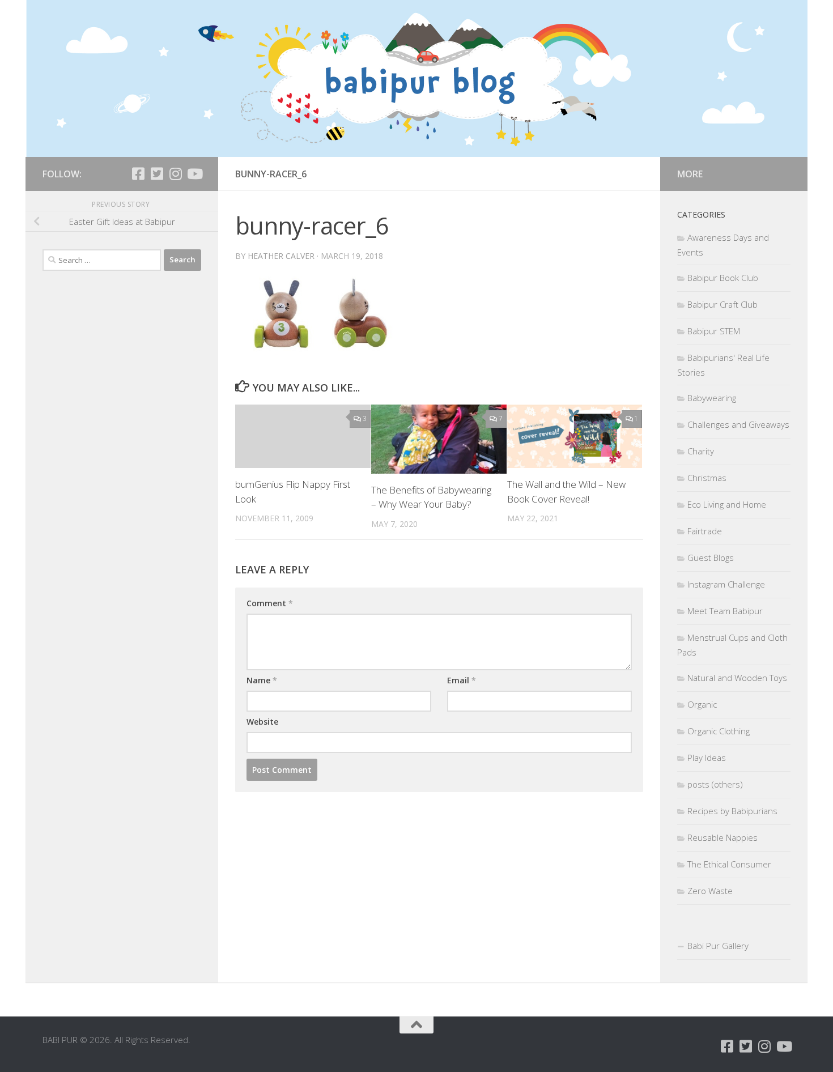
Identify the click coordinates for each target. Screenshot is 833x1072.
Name (261, 680)
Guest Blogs (710, 557)
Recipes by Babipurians (732, 810)
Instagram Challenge (726, 584)
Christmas (706, 477)
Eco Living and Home (726, 504)
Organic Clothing (718, 731)
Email (461, 680)
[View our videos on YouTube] (194, 174)
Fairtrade (704, 531)
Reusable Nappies (722, 837)
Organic (702, 704)
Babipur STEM (713, 331)
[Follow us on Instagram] (175, 174)
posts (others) (715, 784)
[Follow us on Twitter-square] (157, 174)
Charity (700, 451)
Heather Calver (281, 255)
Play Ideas (706, 757)
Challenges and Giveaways (738, 424)
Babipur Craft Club (722, 304)
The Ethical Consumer (729, 864)
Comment (269, 603)
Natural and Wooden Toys (737, 677)
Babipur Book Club (722, 277)
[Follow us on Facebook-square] (138, 174)
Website (262, 721)
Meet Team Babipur (725, 610)
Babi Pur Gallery (718, 945)
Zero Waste (710, 890)
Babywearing (711, 397)
